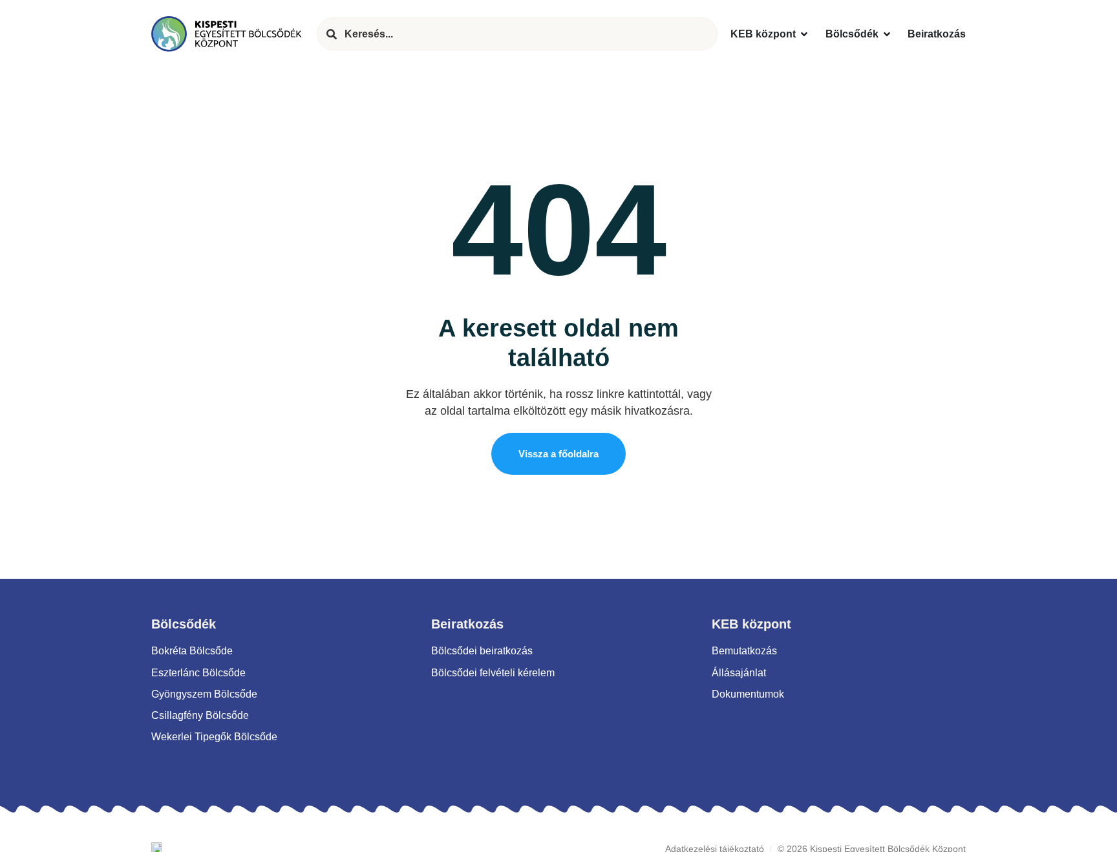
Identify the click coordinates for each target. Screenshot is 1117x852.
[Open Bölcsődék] (887, 33)
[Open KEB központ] (804, 33)
